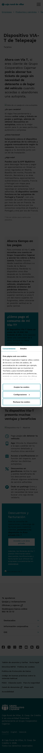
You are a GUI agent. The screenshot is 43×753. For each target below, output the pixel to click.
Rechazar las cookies (21, 402)
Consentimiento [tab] (9, 349)
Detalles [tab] (23, 349)
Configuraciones (20, 394)
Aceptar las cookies (21, 387)
